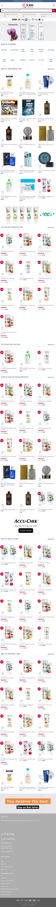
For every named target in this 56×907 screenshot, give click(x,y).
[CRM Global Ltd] (28, 5)
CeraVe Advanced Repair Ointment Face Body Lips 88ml (46, 93)
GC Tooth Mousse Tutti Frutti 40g (27, 305)
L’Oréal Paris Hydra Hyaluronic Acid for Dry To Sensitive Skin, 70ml (27, 171)
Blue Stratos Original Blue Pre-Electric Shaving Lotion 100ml (8, 171)
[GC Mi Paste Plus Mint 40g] (46, 240)
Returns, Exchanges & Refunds (9, 889)
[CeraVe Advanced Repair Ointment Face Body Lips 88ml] (46, 81)
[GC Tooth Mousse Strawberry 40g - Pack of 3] (9, 321)
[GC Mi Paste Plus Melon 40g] (46, 267)
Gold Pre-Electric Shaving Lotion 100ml (45, 145)
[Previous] (3, 359)
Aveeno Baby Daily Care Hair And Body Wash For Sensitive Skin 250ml (27, 93)
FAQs (32, 902)
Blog (36, 902)
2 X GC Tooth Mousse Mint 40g (45, 509)
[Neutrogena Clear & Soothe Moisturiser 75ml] (9, 81)
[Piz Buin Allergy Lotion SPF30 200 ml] (9, 133)
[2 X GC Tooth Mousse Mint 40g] (46, 498)
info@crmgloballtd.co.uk (7, 851)
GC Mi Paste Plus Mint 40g (44, 251)
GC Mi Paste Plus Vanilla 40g (7, 278)
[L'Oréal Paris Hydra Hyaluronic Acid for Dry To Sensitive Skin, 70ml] (28, 159)
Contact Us (4, 878)
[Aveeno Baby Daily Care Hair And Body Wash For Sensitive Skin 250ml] (28, 81)
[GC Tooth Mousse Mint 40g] (9, 240)
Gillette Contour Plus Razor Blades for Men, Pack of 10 (9, 119)
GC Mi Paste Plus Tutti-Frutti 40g (45, 305)
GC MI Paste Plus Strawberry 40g (46, 196)
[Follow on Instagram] (5, 834)
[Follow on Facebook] (2, 834)
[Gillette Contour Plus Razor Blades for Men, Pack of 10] (9, 107)
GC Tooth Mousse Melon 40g (7, 305)
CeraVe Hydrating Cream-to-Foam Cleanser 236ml (9, 197)
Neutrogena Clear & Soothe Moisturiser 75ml (7, 93)
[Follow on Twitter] (7, 834)
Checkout (3, 864)
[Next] (53, 359)
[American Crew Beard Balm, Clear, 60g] (28, 133)
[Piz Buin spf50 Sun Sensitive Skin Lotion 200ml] (46, 107)
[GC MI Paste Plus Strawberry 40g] (46, 185)
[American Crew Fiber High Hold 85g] (46, 159)
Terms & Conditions (6, 891)
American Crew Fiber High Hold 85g (46, 170)
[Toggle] (54, 869)
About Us (21, 902)
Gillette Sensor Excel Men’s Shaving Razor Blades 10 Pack (27, 119)
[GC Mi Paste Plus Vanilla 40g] (9, 267)
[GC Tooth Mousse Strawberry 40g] (28, 240)
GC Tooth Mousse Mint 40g (7, 251)
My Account (4, 869)
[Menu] (2, 5)
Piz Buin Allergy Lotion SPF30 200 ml (9, 144)
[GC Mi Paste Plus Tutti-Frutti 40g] (46, 294)
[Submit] (53, 10)
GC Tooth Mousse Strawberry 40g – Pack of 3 (9, 333)
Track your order (5, 894)
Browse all (51, 344)
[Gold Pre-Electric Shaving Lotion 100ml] (46, 133)
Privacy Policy (4, 886)
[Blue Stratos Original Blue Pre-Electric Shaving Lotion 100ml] (9, 159)
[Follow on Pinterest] (13, 834)
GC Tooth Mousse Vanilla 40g (26, 278)
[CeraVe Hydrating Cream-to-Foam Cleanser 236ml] (9, 185)
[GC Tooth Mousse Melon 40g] (9, 294)
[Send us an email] (10, 834)
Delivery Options (5, 883)
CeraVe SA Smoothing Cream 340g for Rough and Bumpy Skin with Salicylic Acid (27, 198)
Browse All (51, 69)
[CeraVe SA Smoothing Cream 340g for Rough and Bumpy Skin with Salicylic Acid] (28, 185)
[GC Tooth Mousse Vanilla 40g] (28, 267)
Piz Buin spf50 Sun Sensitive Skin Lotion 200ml (45, 119)
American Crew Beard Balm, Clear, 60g (27, 145)
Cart (2, 861)
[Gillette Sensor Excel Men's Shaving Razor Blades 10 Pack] (28, 107)
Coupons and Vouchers (7, 866)
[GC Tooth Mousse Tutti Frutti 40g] (28, 294)
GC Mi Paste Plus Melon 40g (44, 278)
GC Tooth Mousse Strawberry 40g (27, 251)
